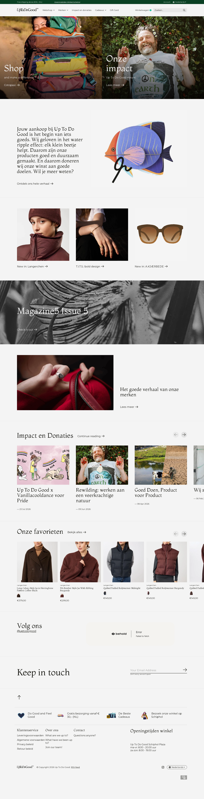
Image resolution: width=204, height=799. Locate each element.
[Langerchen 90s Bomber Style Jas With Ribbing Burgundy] (80, 562)
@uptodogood (26, 631)
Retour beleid (25, 748)
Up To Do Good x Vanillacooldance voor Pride (40, 495)
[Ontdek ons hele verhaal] (139, 148)
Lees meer (113, 85)
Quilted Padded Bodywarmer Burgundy (165, 588)
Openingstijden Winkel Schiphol (67, 2)
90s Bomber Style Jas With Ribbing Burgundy (76, 589)
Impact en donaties (81, 10)
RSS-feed (75, 767)
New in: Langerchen (30, 266)
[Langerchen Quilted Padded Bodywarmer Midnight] (123, 562)
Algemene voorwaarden (31, 739)
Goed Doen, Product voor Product (156, 492)
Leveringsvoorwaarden (30, 735)
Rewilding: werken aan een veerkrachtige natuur (100, 495)
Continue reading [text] (89, 437)
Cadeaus (99, 10)
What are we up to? (56, 735)
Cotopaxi (10, 85)
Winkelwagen (144, 10)
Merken (62, 10)
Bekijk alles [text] (76, 533)
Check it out (25, 329)
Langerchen (22, 585)
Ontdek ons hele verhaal (33, 183)
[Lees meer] (65, 382)
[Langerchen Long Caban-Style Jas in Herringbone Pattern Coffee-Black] (37, 562)
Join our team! (53, 747)
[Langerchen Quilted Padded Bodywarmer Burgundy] (166, 562)
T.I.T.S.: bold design (88, 266)
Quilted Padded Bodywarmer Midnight (121, 588)
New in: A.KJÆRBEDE (149, 266)
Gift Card (114, 10)
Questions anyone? (85, 735)
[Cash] (184, 778)
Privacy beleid (25, 744)
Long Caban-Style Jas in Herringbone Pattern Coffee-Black (35, 589)
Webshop (47, 10)
